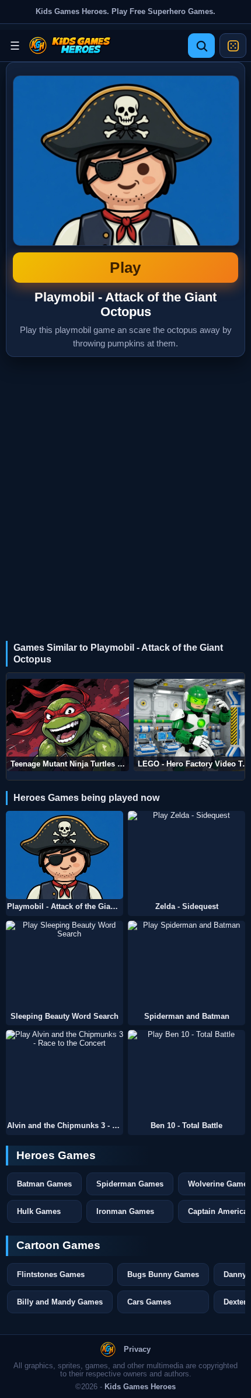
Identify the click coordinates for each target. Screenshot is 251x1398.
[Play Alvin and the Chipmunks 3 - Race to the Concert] (64, 1074)
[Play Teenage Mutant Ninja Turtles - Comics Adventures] (67, 725)
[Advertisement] (125, 488)
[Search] (201, 45)
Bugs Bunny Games (163, 1274)
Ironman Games (125, 1211)
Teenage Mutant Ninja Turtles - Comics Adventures (70, 763)
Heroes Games (56, 1155)
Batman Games (44, 1184)
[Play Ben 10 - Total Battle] (186, 1074)
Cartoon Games (58, 1245)
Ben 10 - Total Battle (186, 1126)
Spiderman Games (129, 1184)
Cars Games (149, 1302)
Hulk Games (39, 1211)
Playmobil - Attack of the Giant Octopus (125, 176)
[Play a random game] (232, 45)
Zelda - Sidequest (186, 907)
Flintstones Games (51, 1274)
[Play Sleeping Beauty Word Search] (64, 965)
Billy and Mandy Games (60, 1302)
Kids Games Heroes (140, 1387)
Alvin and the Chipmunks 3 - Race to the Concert (65, 1126)
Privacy (137, 1349)
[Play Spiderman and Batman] (186, 965)
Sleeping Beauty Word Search (64, 1016)
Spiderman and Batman (186, 1016)
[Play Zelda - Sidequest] (186, 855)
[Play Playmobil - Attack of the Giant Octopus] (64, 855)
